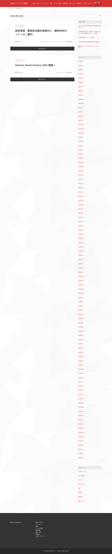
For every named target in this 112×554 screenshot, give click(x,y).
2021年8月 (80, 213)
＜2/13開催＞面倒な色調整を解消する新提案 (88, 41)
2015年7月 (80, 449)
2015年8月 (80, 445)
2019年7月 (80, 305)
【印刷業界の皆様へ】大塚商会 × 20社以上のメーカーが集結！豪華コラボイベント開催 (89, 32)
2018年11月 (81, 335)
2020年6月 (80, 263)
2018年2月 (80, 360)
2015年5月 (80, 457)
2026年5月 (80, 61)
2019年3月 (80, 322)
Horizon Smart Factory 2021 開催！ (35, 65)
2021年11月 (81, 200)
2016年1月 (80, 424)
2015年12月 (81, 428)
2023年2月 (80, 154)
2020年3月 (80, 272)
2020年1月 (80, 280)
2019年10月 (81, 293)
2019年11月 (81, 289)
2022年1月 (80, 192)
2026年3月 (80, 69)
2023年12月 (81, 124)
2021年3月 (80, 234)
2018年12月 (81, 331)
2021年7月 (80, 217)
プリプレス (45, 3)
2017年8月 (80, 377)
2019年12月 (81, 284)
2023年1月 (80, 158)
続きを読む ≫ (42, 48)
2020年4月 (80, 267)
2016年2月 (80, 419)
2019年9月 (80, 297)
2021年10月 (81, 204)
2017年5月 (80, 390)
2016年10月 (81, 407)
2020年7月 (80, 259)
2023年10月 (81, 132)
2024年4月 (80, 116)
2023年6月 (80, 141)
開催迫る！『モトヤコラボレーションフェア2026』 (88, 46)
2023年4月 (80, 145)
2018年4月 (80, 352)
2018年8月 (80, 339)
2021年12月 (81, 196)
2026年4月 (80, 65)
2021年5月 (80, 225)
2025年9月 (80, 82)
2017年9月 (80, 373)
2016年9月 (80, 411)
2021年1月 (80, 242)
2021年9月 (80, 208)
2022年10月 (81, 166)
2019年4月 (80, 318)
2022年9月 (80, 170)
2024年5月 (80, 111)
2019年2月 (80, 327)
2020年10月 (81, 251)
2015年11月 (81, 432)
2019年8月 (80, 301)
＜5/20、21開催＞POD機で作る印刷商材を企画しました (89, 26)
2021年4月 (80, 230)
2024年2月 (80, 120)
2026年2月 (80, 73)
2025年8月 (80, 86)
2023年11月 (81, 128)
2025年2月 (80, 90)
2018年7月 (80, 343)
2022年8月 (80, 175)
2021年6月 (80, 221)
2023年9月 (80, 137)
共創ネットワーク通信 (18, 3)
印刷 (51, 3)
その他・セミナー (88, 3)
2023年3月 (80, 149)
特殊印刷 (65, 3)
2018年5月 (80, 348)
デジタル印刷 (57, 3)
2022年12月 (81, 162)
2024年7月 (80, 107)
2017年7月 (80, 381)
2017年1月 (80, 398)
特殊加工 (79, 3)
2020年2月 (80, 276)
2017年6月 (80, 386)
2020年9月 (80, 255)
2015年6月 (80, 453)
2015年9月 (80, 440)
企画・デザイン (36, 3)
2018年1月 (80, 364)
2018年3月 (80, 356)
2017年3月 (80, 394)
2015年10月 (81, 436)
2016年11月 (81, 402)
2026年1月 (80, 78)
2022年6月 (80, 183)
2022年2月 (80, 187)
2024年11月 (81, 99)
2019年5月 (80, 314)
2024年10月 (81, 103)
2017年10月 (81, 369)
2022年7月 (80, 179)
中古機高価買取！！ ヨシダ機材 (86, 37)
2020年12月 (81, 246)
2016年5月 (80, 415)
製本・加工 (72, 3)
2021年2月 (80, 238)
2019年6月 (80, 310)
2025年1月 (80, 94)
